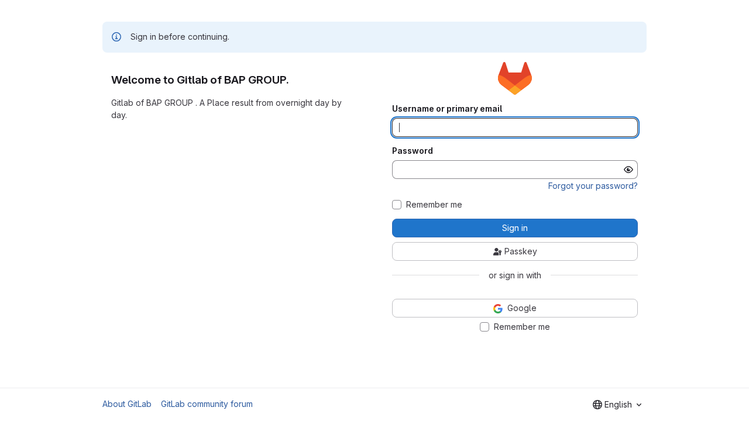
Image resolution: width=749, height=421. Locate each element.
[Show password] (628, 169)
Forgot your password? (593, 186)
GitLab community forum (207, 404)
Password (412, 151)
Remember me (434, 204)
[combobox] (617, 405)
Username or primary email (447, 108)
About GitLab (127, 404)
